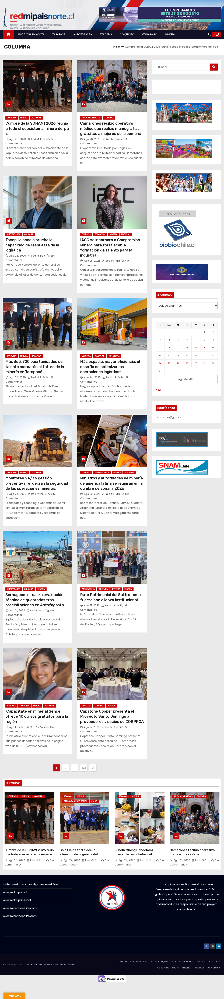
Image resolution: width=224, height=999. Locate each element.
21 (196, 355)
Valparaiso (213, 967)
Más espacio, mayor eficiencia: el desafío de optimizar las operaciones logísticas (110, 366)
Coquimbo (163, 967)
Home (123, 961)
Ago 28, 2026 (18, 139)
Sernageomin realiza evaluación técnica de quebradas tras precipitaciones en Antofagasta (34, 599)
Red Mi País (38, 139)
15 (204, 347)
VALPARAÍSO (149, 34)
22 (204, 355)
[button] (209, 34)
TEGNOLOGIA (114, 356)
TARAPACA (36, 356)
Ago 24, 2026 (93, 377)
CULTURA (116, 589)
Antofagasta (162, 961)
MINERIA (24, 117)
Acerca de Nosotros (141, 961)
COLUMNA (11, 117)
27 (187, 363)
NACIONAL (36, 117)
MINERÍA (170, 34)
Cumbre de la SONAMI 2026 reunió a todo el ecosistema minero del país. (37, 128)
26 (178, 363)
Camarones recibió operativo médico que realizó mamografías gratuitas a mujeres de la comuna (110, 128)
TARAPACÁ (59, 34)
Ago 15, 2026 (92, 727)
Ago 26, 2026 (93, 139)
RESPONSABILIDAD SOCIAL (75, 801)
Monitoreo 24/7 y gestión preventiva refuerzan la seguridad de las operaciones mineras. (36, 483)
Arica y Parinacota (182, 961)
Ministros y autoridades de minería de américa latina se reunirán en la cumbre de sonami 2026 (111, 483)
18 (169, 355)
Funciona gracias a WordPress (20, 964)
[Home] (8, 34)
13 (187, 347)
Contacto (214, 961)
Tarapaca (199, 967)
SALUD (94, 801)
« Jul (158, 390)
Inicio (116, 47)
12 (178, 347)
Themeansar (67, 964)
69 (84, 768)
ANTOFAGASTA (82, 34)
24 (160, 363)
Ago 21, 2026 (17, 610)
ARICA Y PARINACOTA (31, 34)
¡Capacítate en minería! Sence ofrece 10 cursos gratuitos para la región (36, 716)
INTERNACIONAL (102, 472)
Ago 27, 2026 (72, 860)
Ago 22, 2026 (92, 494)
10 (160, 347)
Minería (186, 967)
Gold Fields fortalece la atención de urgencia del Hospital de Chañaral (79, 854)
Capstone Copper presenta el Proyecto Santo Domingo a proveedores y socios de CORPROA (112, 716)
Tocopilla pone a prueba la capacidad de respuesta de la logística (32, 245)
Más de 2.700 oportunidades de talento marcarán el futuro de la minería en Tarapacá (34, 366)
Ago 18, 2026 (17, 727)
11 (169, 347)
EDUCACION (100, 234)
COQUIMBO (127, 34)
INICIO (175, 967)
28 (196, 363)
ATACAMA (106, 34)
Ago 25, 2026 (92, 260)
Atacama (201, 961)
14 (196, 347)
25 (169, 363)
